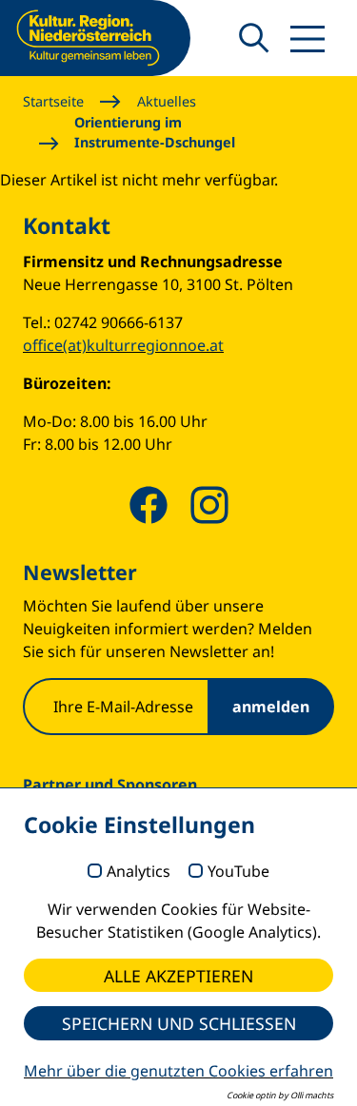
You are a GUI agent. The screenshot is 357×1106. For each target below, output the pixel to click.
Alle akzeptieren (178, 975)
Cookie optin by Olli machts (280, 1095)
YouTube (238, 872)
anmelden (270, 706)
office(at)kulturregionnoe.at (123, 345)
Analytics (138, 872)
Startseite (53, 101)
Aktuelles (166, 101)
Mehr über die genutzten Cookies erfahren (178, 1070)
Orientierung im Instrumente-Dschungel (154, 132)
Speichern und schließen (179, 1023)
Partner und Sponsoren (110, 784)
